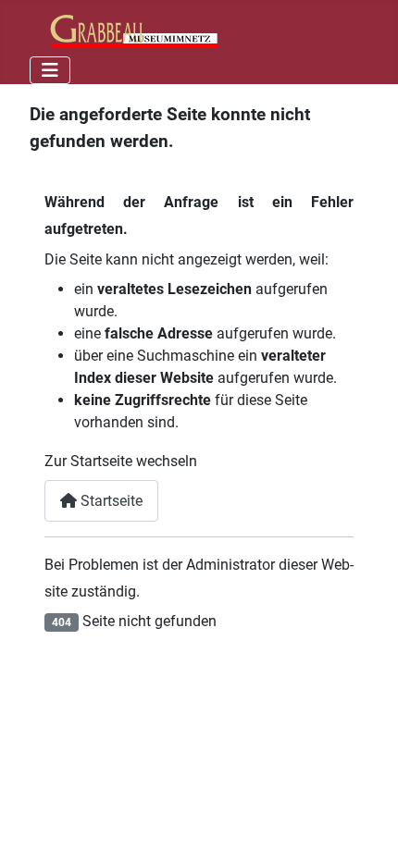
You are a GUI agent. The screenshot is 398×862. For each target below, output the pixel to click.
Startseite (110, 501)
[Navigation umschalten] (50, 70)
